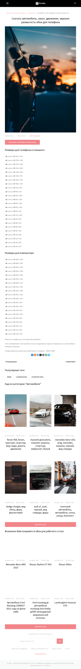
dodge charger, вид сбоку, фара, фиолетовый (15, 509)
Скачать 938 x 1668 (14, 196)
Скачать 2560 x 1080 (15, 275)
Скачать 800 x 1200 (14, 203)
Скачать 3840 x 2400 (15, 259)
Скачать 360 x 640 (14, 231)
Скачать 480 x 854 (14, 223)
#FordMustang (37, 377)
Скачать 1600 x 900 (14, 302)
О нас (67, 648)
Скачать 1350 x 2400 (15, 164)
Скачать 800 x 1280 (14, 207)
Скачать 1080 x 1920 (15, 184)
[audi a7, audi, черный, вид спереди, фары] (40, 477)
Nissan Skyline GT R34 (40, 564)
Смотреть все (40, 524)
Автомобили (31, 13)
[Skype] (49, 355)
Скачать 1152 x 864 (14, 330)
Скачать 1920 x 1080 (15, 291)
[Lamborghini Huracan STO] (65, 585)
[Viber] (43, 355)
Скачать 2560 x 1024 (15, 279)
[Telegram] (38, 355)
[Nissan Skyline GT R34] (40, 546)
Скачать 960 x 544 (14, 192)
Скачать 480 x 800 (14, 227)
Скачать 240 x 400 (14, 243)
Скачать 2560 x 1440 (15, 271)
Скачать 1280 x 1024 (15, 314)
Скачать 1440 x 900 (14, 310)
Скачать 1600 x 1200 (15, 295)
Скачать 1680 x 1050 (15, 299)
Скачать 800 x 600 (14, 211)
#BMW (9, 377)
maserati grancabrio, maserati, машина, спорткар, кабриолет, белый (40, 444)
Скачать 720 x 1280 (14, 215)
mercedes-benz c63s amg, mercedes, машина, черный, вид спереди (65, 444)
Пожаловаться (40, 654)
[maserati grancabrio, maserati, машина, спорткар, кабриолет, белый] (40, 411)
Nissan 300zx (65, 564)
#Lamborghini (21, 377)
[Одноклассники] (35, 355)
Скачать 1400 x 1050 (15, 306)
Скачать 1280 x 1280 (15, 180)
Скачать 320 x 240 (14, 239)
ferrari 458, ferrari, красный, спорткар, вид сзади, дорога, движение (16, 444)
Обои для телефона (19, 648)
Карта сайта (57, 648)
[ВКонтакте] (32, 355)
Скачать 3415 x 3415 (15, 156)
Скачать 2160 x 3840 (15, 168)
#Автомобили (34, 136)
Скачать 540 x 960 (14, 219)
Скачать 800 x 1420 (14, 199)
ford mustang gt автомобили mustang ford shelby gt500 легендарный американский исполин (40, 610)
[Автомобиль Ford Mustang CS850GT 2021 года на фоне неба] (16, 585)
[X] (40, 355)
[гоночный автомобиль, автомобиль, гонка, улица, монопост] (65, 477)
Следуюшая (70, 362)
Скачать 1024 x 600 (14, 188)
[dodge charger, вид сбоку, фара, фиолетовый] (16, 477)
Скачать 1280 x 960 (14, 318)
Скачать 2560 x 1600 (15, 267)
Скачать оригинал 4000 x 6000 (23, 142)
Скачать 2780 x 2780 (15, 160)
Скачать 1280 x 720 (14, 326)
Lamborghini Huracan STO (65, 604)
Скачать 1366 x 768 (14, 176)
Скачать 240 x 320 (14, 246)
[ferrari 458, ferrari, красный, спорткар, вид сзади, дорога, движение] (16, 411)
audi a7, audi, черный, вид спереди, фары (40, 509)
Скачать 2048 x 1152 (15, 283)
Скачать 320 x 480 (14, 235)
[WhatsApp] (46, 355)
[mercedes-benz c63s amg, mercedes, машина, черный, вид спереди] (65, 411)
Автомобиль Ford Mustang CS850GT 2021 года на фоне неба (15, 607)
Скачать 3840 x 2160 (15, 263)
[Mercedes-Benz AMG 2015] (16, 546)
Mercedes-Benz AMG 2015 (16, 566)
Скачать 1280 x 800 (14, 322)
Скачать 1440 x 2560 (15, 172)
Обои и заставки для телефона (16, 13)
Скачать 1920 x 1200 (15, 287)
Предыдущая (11, 362)
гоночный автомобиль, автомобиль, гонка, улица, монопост (65, 511)
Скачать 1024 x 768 (14, 334)
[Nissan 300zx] (65, 546)
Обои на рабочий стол (39, 648)
